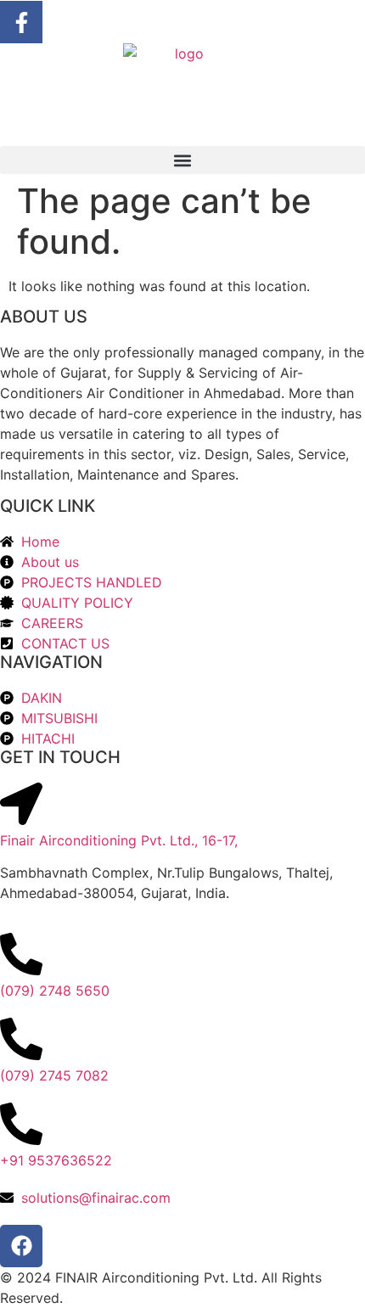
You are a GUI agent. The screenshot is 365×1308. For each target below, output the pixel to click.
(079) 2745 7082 (54, 1075)
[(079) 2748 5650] (21, 954)
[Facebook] (21, 1246)
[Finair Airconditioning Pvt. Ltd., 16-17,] (21, 804)
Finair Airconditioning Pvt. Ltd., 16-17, (119, 840)
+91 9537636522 (56, 1160)
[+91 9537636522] (21, 1124)
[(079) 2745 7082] (21, 1039)
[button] (182, 160)
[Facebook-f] (21, 22)
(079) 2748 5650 (55, 990)
